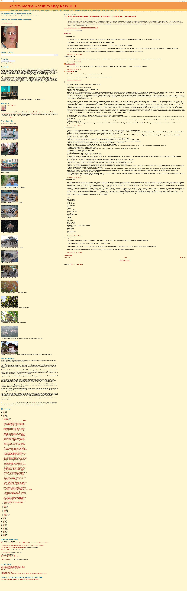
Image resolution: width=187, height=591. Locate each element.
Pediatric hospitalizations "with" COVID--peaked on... (15, 496)
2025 (4, 411)
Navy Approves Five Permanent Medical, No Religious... (15, 493)
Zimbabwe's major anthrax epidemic (34, 111)
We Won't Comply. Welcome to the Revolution (13, 452)
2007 (4, 535)
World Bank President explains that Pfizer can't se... (15, 433)
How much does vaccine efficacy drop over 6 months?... (15, 453)
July (5, 507)
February (6, 514)
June (5, 508)
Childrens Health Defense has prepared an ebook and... (15, 482)
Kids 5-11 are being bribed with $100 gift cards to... (14, 474)
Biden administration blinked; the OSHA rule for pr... (14, 478)
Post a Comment (68, 255)
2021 (4, 416)
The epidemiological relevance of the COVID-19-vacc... (15, 437)
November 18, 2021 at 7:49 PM (74, 79)
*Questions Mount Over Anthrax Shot (10, 556)
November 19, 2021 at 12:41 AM (74, 177)
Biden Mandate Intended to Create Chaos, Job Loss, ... (15, 430)
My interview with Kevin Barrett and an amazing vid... (15, 447)
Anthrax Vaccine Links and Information (10, 571)
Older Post (183, 257)
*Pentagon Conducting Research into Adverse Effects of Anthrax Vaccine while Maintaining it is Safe (25, 542)
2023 (4, 414)
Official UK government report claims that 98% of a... (15, 470)
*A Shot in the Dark (5, 552)
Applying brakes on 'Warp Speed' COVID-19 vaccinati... (15, 464)
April (5, 511)
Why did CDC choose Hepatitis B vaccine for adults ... (15, 467)
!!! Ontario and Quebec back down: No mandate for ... (15, 492)
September (6, 504)
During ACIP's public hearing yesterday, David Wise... (15, 491)
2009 (4, 532)
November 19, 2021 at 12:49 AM (74, 252)
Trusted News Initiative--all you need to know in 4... (14, 432)
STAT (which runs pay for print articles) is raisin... (14, 438)
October (6, 503)
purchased (22, 403)
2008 (4, 534)
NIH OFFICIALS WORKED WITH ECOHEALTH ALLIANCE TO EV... (18, 489)
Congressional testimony (36, 113)
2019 (4, 518)
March (5, 513)
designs (33, 402)
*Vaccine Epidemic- (6, 559)
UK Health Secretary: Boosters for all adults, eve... (14, 427)
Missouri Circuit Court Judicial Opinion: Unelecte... (14, 434)
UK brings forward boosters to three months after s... (15, 425)
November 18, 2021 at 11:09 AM (74, 54)
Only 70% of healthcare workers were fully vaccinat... (15, 448)
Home (125, 257)
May (5, 510)
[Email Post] (81, 30)
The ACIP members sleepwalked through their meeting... (15, 494)
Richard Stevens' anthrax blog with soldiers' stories (13, 567)
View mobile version (125, 260)
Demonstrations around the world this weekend (13, 445)
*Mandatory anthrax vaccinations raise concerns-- (19, 547)
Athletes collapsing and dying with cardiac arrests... (14, 481)
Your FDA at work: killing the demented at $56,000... (15, 435)
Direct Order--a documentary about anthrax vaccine (13, 566)
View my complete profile (7, 117)
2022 (4, 415)
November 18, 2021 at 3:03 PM (74, 61)
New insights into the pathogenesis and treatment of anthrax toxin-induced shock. (20, 579)
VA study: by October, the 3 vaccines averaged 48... (15, 483)
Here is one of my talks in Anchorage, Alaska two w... (15, 450)
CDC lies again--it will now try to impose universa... (14, 469)
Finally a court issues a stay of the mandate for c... (14, 475)
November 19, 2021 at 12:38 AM (74, 125)
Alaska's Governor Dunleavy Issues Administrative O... (15, 487)
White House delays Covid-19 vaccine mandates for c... (15, 486)
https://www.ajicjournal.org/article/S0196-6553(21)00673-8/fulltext (81, 27)
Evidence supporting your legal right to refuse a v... (14, 502)
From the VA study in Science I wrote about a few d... (15, 439)
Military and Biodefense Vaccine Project (10, 568)
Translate (12, 63)
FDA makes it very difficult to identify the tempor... (14, 473)
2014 (4, 525)
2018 (4, 520)
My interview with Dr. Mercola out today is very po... (14, 468)
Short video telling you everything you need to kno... (15, 459)
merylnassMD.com (5, 21)
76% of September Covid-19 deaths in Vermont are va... (15, 460)
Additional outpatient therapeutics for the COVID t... (14, 499)
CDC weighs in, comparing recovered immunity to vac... (15, 488)
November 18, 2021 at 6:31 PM (74, 69)
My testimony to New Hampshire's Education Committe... (16, 449)
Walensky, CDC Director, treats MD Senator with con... (15, 472)
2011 (4, 529)
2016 (4, 522)
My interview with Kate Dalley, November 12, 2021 (14, 454)
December (6, 418)
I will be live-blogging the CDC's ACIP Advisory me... (15, 501)
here (5, 123)
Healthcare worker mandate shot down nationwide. (14, 423)
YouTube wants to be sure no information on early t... (15, 443)
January (6, 515)
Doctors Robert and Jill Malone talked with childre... (14, 442)
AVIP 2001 (3, 569)
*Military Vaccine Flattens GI (8, 555)
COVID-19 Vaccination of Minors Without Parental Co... (15, 457)
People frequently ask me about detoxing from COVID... (15, 420)
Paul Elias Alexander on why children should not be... (15, 484)
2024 (4, 412)
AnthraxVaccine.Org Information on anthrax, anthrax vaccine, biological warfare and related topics (23, 573)
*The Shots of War (5, 549)
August (5, 506)
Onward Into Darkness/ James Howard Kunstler (14, 429)
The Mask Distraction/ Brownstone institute (13, 463)
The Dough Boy (69, 71)
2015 (4, 524)
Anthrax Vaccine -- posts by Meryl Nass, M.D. (43, 6)
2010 (4, 531)
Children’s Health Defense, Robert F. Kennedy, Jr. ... (15, 498)
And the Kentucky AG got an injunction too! (13, 422)
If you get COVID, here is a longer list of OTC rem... (15, 465)
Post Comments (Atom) (77, 264)
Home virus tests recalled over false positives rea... (14, 462)
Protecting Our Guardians (7, 572)
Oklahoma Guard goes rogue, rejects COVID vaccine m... (16, 458)
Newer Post (67, 257)
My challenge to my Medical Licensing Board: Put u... (15, 424)
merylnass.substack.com (7, 23)
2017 (4, 521)
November (6, 419)
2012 (4, 528)
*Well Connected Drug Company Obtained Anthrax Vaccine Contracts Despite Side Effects (22, 545)
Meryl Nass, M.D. (70, 64)
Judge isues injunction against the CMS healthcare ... (15, 428)
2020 (4, 517)
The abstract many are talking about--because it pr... (15, 440)
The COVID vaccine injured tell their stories (13, 479)
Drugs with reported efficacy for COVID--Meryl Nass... (15, 444)
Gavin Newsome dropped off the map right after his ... (15, 477)
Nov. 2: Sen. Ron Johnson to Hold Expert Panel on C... (15, 497)
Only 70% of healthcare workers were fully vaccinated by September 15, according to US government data (100, 16)
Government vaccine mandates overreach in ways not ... (15, 455)
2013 (4, 527)
